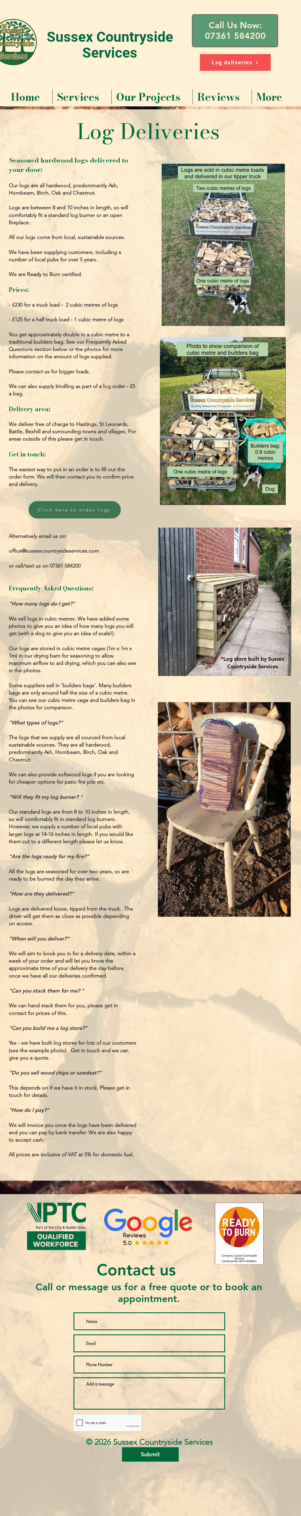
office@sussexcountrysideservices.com (54, 551)
